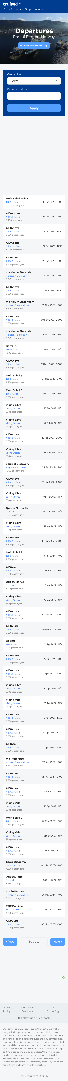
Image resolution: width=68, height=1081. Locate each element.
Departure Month (18, 89)
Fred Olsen (11, 349)
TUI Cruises (12, 202)
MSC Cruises (12, 909)
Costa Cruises (13, 865)
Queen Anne (14, 876)
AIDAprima (13, 213)
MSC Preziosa (14, 906)
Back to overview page (36, 45)
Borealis (11, 346)
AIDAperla (13, 242)
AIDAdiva (12, 773)
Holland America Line (17, 275)
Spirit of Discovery (17, 464)
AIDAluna (12, 257)
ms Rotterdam (15, 758)
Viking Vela (13, 699)
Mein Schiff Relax (17, 198)
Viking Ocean (13, 408)
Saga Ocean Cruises (16, 467)
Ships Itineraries (35, 9)
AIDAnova (12, 228)
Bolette (10, 640)
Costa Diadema (16, 862)
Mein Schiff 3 (14, 375)
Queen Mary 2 (15, 581)
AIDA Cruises (13, 216)
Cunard (10, 511)
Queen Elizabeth (17, 508)
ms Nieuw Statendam (20, 272)
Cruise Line (14, 74)
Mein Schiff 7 (14, 817)
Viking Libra (13, 405)
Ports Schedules (13, 9)
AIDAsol (11, 567)
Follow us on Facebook (35, 1018)
